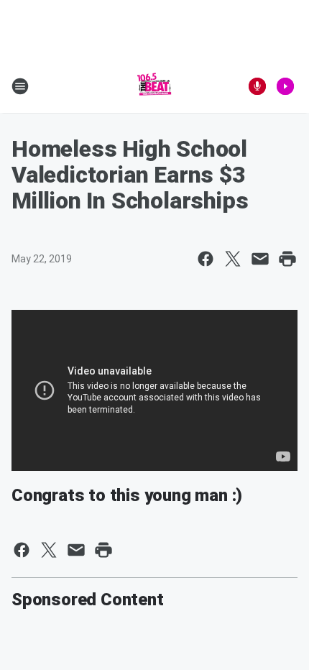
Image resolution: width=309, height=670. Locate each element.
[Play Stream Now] (285, 86)
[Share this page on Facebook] (205, 259)
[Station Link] (154, 86)
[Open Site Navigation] (20, 86)
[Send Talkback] (257, 86)
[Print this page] (287, 259)
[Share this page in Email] (260, 259)
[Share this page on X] (233, 259)
